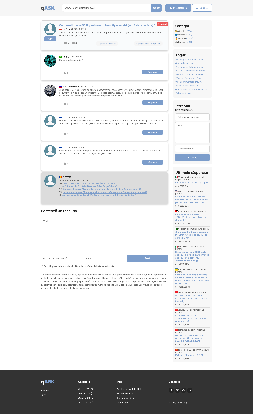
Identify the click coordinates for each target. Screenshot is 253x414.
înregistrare (180, 7)
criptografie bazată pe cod (148, 43)
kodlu (66, 56)
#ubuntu (179, 93)
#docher (202, 89)
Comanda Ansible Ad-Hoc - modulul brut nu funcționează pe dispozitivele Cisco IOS (191, 199)
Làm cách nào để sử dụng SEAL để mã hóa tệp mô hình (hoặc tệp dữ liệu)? (99, 195)
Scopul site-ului (125, 393)
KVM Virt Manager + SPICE (189, 355)
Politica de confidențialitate (86, 266)
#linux (188, 93)
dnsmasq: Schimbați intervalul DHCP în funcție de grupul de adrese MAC (192, 235)
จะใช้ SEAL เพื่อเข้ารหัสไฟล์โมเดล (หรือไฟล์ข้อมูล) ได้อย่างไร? (91, 186)
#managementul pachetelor (189, 67)
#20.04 (200, 59)
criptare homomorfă (107, 43)
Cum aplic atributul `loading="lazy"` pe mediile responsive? (190, 318)
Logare (204, 7)
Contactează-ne (125, 397)
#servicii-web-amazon (186, 89)
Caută (156, 7)
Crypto (50, 38)
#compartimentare (184, 81)
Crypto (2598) (85, 389)
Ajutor (44, 394)
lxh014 (66, 29)
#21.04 (178, 70)
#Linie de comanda (193, 74)
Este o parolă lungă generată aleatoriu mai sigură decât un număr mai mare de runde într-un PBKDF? (192, 279)
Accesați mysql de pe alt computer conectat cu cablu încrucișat (191, 298)
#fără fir (179, 74)
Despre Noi (122, 402)
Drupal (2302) (85, 393)
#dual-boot (190, 78)
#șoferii (192, 59)
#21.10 (189, 63)
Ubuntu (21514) (86, 397)
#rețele (183, 59)
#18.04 (198, 81)
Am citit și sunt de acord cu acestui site (78, 266)
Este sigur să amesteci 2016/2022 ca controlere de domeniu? (190, 217)
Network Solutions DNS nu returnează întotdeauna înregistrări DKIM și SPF (189, 338)
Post (147, 258)
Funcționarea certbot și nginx (191, 182)
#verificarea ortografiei (194, 70)
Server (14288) (85, 402)
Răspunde (152, 72)
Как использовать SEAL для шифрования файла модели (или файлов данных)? (105, 192)
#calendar (180, 63)
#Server (179, 78)
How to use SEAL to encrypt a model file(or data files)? (91, 183)
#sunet (200, 78)
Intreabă (192, 157)
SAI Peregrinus (71, 86)
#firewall (193, 85)
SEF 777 (67, 177)
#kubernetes (182, 85)
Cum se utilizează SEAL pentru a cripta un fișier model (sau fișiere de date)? (102, 189)
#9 (176, 59)
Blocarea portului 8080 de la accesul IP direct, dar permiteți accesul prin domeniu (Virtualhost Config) (192, 256)
